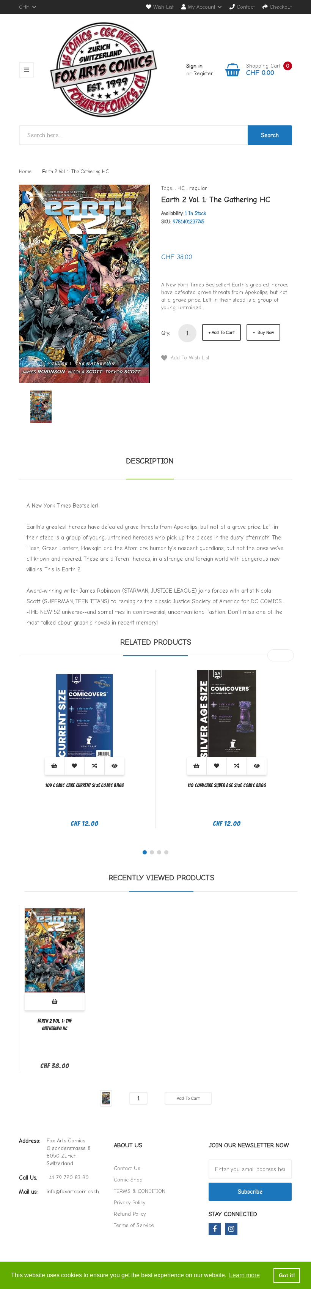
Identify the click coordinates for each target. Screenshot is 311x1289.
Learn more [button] (244, 1275)
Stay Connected (233, 1214)
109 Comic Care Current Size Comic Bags (84, 785)
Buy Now (265, 332)
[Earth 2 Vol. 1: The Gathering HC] (41, 406)
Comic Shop (128, 1180)
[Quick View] (114, 766)
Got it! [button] (287, 1275)
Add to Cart (223, 332)
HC (181, 188)
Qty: (165, 333)
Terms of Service (134, 1225)
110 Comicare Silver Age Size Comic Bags (226, 785)
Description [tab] (150, 461)
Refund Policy (130, 1214)
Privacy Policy (129, 1202)
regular (198, 188)
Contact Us (127, 1168)
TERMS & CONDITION (139, 1191)
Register (203, 73)
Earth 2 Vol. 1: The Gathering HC (55, 1025)
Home (25, 171)
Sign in (194, 66)
